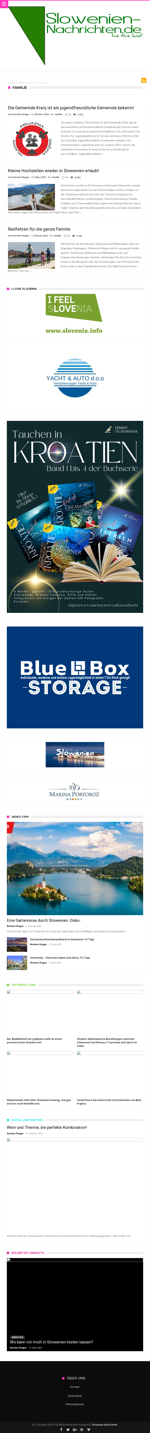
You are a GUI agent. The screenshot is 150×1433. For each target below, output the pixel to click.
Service (17, 1337)
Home (11, 82)
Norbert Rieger (21, 114)
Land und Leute (27, 82)
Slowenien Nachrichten (104, 1424)
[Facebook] (61, 1430)
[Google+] (75, 1430)
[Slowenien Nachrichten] (75, 4)
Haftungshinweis (75, 1404)
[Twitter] (68, 1430)
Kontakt (74, 1386)
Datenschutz (75, 1395)
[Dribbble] (82, 1430)
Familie (58, 114)
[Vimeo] (89, 1430)
